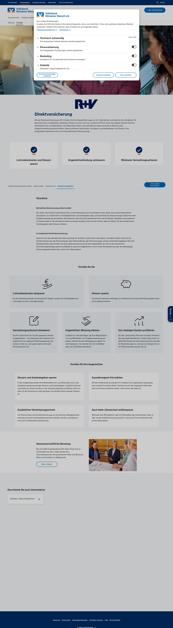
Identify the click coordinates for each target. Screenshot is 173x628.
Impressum (64, 30)
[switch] (134, 46)
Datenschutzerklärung (46, 30)
